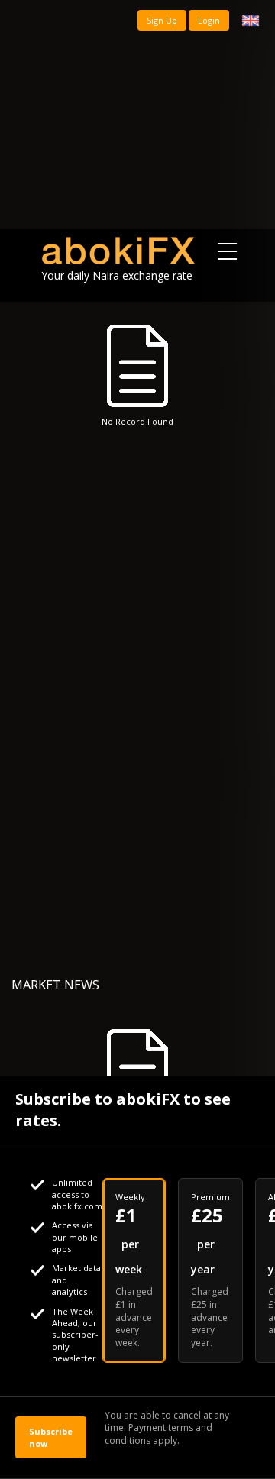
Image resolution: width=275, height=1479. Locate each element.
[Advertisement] (137, 115)
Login (209, 20)
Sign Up (162, 20)
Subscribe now (51, 1437)
